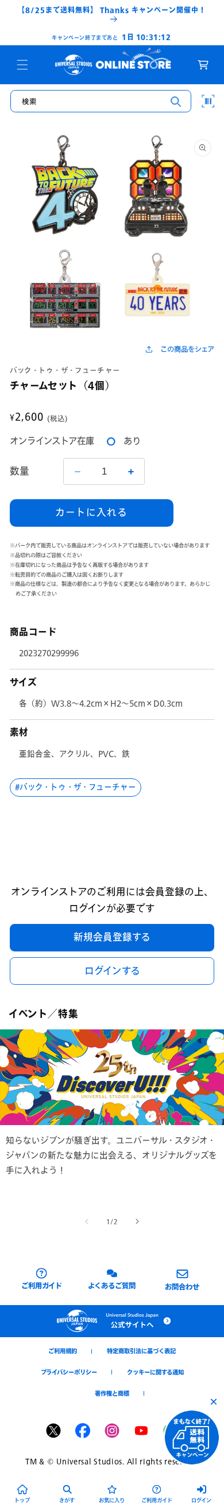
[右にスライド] (137, 1221)
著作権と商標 (112, 1393)
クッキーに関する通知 (155, 1372)
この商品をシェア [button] (187, 349)
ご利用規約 (62, 1351)
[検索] (176, 102)
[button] (22, 64)
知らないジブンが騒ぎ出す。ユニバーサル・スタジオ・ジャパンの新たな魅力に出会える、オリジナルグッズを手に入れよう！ (111, 1155)
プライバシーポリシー (69, 1372)
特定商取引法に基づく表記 (141, 1351)
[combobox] (100, 101)
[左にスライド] (86, 1221)
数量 (20, 471)
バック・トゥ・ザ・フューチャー (65, 370)
